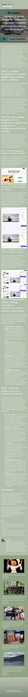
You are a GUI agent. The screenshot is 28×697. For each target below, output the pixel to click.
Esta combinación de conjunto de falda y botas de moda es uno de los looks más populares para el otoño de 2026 (13, 623)
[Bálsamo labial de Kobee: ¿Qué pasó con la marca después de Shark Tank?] (14, 643)
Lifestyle (3, 522)
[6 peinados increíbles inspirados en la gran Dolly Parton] (14, 572)
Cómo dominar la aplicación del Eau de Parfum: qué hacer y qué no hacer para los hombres (12, 526)
